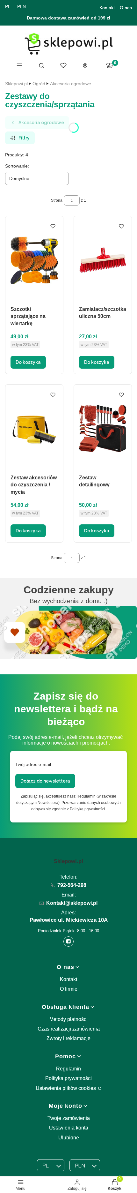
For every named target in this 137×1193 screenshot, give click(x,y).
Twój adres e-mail (33, 764)
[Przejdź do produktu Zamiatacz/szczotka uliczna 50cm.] (102, 260)
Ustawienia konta (68, 1127)
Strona (56, 200)
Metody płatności (68, 1019)
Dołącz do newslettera (45, 781)
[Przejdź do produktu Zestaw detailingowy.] (102, 429)
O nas (126, 7)
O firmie (68, 989)
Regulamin (68, 1068)
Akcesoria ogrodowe (70, 83)
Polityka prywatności (68, 1078)
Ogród (38, 83)
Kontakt (107, 7)
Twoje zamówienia (68, 1118)
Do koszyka (28, 362)
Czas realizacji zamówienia (69, 1029)
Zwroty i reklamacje (68, 1038)
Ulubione (68, 1137)
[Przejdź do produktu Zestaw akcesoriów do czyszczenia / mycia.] (34, 429)
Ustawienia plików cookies (66, 1088)
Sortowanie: (17, 166)
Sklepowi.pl (16, 83)
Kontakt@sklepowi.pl (71, 903)
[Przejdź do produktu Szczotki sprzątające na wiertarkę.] (34, 260)
